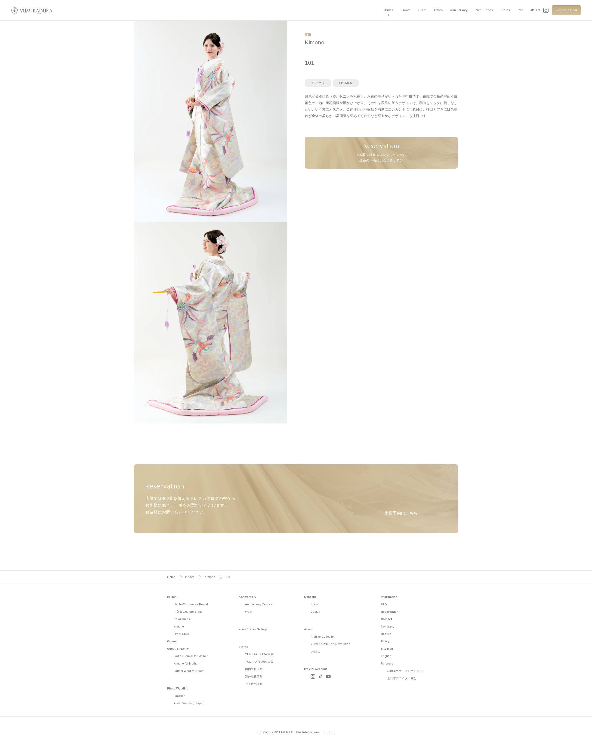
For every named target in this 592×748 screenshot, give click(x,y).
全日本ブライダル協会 (401, 678)
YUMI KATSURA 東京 (259, 654)
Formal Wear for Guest (189, 671)
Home (171, 577)
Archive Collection (323, 636)
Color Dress (182, 619)
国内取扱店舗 (253, 669)
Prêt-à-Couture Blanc (188, 611)
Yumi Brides (484, 10)
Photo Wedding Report (189, 703)
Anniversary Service (258, 604)
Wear (248, 611)
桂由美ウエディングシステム (406, 671)
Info (520, 10)
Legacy (316, 651)
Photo (438, 10)
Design (315, 611)
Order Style (181, 634)
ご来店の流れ (253, 684)
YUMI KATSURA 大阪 (259, 661)
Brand (315, 604)
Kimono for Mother (186, 663)
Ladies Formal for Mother (191, 656)
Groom (405, 10)
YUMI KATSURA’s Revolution (330, 644)
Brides (388, 10)
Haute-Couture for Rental (191, 604)
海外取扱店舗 (253, 676)
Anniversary (459, 10)
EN (538, 10)
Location (179, 696)
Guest (422, 10)
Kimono (210, 577)
